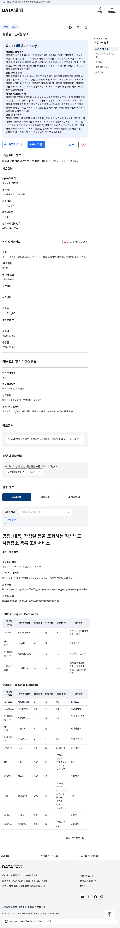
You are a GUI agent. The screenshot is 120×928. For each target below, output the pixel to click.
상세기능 (18, 498)
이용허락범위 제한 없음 (13, 388)
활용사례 (45, 497)
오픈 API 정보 (101, 49)
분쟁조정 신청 (87, 880)
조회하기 (12, 520)
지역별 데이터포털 (49, 855)
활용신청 (34, 144)
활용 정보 (99, 72)
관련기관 (5, 855)
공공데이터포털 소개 (36, 907)
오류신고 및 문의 (69, 161)
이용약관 (6, 907)
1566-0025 (17, 881)
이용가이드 (85, 876)
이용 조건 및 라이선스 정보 (104, 56)
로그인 (100, 12)
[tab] (16, 497)
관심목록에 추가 (12, 144)
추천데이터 (74, 497)
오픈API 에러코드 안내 (77, 242)
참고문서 (99, 62)
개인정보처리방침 (18, 907)
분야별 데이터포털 (89, 855)
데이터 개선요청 (49, 161)
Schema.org (14, 471)
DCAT (33, 471)
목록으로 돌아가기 (75, 838)
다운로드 (75, 439)
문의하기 (84, 885)
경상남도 (6, 205)
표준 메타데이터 (102, 67)
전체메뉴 (112, 12)
